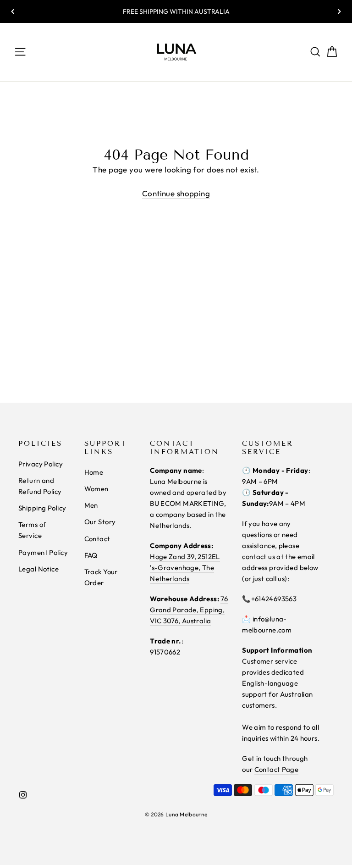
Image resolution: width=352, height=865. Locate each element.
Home (94, 472)
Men (91, 505)
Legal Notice (38, 569)
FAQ (91, 555)
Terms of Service (32, 530)
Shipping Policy (42, 508)
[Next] (339, 11)
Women (96, 488)
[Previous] (13, 11)
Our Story (100, 521)
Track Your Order (101, 577)
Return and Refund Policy (40, 486)
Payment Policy (43, 552)
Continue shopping (176, 193)
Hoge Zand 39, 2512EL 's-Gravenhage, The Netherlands (185, 567)
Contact (97, 538)
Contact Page (276, 769)
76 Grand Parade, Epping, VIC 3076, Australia (189, 609)
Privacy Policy (40, 464)
